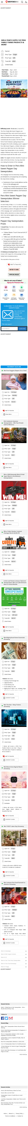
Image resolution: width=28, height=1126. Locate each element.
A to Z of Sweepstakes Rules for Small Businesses (13, 1044)
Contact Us (20, 1116)
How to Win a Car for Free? (7, 1093)
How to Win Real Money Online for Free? (11, 1090)
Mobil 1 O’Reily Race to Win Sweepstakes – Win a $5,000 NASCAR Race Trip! (13, 1008)
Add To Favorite (15, 264)
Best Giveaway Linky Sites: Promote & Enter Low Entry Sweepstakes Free (13, 1103)
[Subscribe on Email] (10, 1018)
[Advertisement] (14, 23)
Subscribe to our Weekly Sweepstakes (14, 307)
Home (5, 1113)
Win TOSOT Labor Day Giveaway (14, 826)
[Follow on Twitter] (6, 1018)
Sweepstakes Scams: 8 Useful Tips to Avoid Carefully (11, 1096)
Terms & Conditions (10, 1116)
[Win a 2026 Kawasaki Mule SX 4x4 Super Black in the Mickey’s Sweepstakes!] (14, 499)
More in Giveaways (6, 951)
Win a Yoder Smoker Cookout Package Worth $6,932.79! (13, 532)
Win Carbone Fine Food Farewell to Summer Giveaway (14, 883)
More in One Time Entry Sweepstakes (10, 960)
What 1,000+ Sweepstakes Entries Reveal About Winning (12, 1027)
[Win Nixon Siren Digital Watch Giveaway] (14, 788)
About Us (11, 1113)
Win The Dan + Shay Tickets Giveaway (12, 705)
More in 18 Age (5, 966)
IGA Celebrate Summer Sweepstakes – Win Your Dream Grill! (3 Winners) (13, 423)
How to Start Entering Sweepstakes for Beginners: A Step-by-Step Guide (13, 1030)
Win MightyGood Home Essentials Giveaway (14, 638)
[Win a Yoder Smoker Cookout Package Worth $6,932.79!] (14, 549)
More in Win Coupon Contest (8, 954)
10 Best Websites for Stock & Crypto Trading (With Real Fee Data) (13, 1047)
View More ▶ (23, 1054)
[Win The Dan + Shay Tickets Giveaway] (14, 726)
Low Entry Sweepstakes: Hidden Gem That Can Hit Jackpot (13, 1099)
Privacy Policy (19, 1113)
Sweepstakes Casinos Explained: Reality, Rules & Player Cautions (13, 1038)
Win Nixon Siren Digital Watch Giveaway (13, 767)
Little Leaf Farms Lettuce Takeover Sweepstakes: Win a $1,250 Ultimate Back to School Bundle (15, 582)
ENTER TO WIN (10, 698)
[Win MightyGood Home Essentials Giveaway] (14, 659)
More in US (4, 957)
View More (9, 414)
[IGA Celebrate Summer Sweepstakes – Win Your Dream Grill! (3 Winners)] (14, 443)
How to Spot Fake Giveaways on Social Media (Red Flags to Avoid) (13, 1050)
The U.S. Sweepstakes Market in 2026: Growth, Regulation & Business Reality (12, 1034)
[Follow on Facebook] (2, 1018)
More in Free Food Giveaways (8, 963)
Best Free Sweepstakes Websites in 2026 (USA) (12, 1041)
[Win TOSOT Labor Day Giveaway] (14, 846)
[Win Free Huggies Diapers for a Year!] (14, 389)
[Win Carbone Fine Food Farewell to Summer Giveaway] (14, 904)
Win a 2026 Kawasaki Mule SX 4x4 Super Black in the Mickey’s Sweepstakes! (14, 476)
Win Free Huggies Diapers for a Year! (15, 370)
